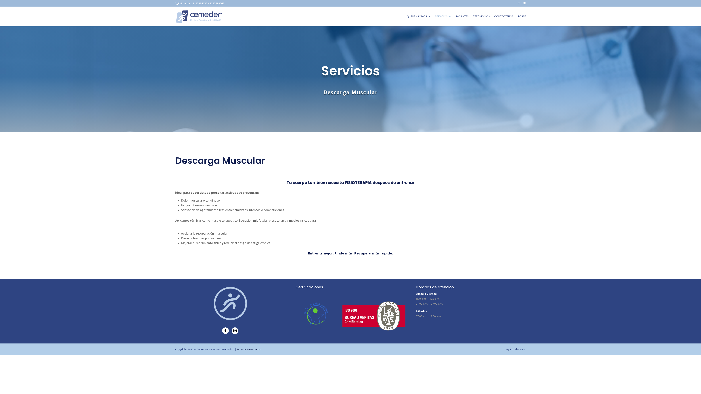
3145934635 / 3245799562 (208, 3)
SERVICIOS (441, 16)
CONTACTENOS (504, 16)
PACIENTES (462, 16)
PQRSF (522, 16)
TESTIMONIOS (481, 16)
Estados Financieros (249, 349)
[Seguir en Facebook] (225, 330)
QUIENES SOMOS (417, 16)
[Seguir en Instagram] (235, 330)
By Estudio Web (516, 349)
